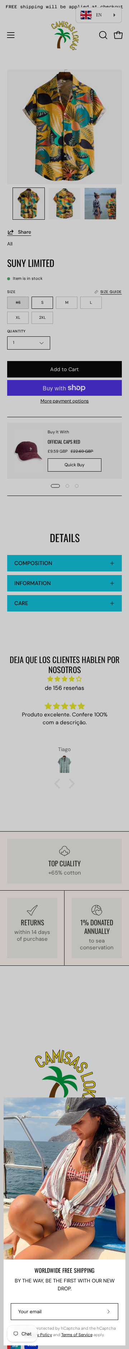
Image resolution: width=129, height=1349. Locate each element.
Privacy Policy (38, 1335)
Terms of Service (76, 1335)
